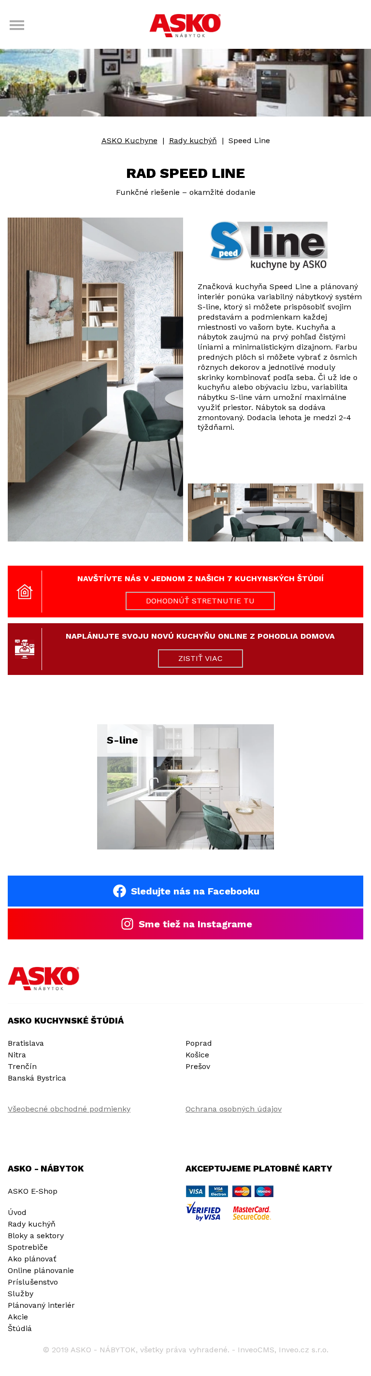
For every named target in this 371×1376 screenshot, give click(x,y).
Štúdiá (20, 1328)
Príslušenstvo (33, 1282)
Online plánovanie (41, 1270)
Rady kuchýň (193, 140)
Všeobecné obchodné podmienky (69, 1108)
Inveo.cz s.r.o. (303, 1349)
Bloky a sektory (36, 1235)
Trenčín (22, 1066)
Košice (197, 1054)
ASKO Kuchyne (129, 140)
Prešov (198, 1066)
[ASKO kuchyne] (185, 27)
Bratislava (26, 1043)
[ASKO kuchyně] (44, 979)
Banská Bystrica (37, 1078)
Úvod (17, 1212)
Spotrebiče (28, 1247)
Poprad (199, 1043)
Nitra (17, 1054)
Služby (20, 1293)
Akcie (18, 1316)
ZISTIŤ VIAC (200, 658)
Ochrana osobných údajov (234, 1108)
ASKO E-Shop (32, 1191)
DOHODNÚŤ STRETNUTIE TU (200, 600)
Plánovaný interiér (41, 1305)
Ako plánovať (32, 1258)
